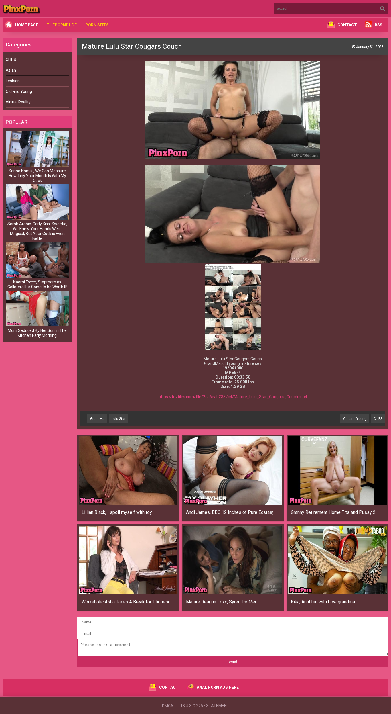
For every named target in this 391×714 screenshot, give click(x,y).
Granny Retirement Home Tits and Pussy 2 (333, 512)
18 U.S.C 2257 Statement (204, 705)
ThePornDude (62, 25)
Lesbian (13, 81)
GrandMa (97, 419)
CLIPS (11, 59)
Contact (347, 25)
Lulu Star (118, 419)
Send (232, 661)
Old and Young (19, 91)
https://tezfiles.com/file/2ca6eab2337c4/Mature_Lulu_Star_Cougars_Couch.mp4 (233, 396)
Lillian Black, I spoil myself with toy (117, 512)
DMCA (167, 705)
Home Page (26, 25)
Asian (11, 70)
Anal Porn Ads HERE (218, 687)
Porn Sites (97, 25)
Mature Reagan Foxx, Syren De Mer (221, 602)
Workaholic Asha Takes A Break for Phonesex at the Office (125, 602)
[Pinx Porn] (37, 8)
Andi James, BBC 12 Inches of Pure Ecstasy (229, 512)
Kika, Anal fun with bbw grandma (323, 602)
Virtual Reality (18, 102)
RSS (378, 25)
